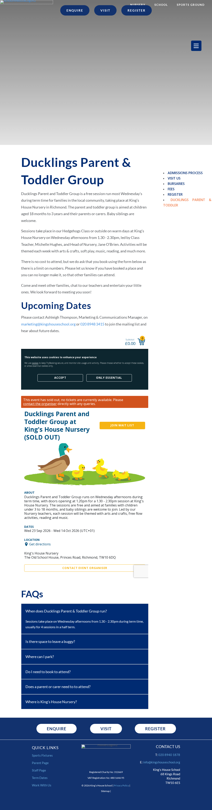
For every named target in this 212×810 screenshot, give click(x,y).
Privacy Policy (121, 785)
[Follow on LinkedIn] (175, 793)
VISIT (106, 728)
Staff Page (39, 770)
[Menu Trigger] (196, 46)
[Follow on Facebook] (162, 793)
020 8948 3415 (92, 324)
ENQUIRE (56, 728)
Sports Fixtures (42, 755)
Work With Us (41, 785)
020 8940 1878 (169, 755)
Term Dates (40, 778)
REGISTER (155, 728)
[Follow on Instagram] (150, 793)
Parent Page (40, 763)
